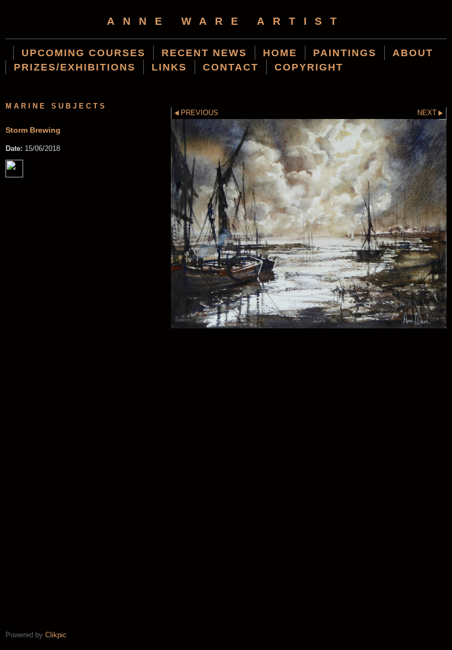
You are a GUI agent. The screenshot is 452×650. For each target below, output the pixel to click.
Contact (231, 67)
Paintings (344, 52)
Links (169, 67)
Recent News (204, 52)
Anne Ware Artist (226, 21)
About (412, 52)
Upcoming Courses (83, 52)
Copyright (309, 67)
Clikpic (56, 635)
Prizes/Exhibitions (75, 67)
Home (280, 52)
